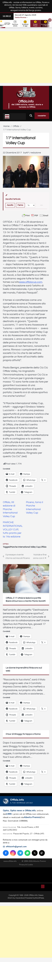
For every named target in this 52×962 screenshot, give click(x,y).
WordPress (39, 898)
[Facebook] (6, 853)
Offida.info (26, 101)
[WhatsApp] (27, 853)
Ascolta (10, 205)
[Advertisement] (26, 57)
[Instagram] (13, 853)
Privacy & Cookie (26, 864)
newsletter (42, 116)
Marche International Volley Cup (25, 547)
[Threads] (42, 853)
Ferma (20, 205)
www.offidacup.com (30, 282)
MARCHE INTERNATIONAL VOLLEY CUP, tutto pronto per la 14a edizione (13, 529)
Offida (6, 544)
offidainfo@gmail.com (16, 846)
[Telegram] (20, 853)
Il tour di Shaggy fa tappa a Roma (23, 734)
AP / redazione (33, 152)
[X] (35, 853)
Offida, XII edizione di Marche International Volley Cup (10, 509)
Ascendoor (19, 898)
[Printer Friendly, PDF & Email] (35, 215)
